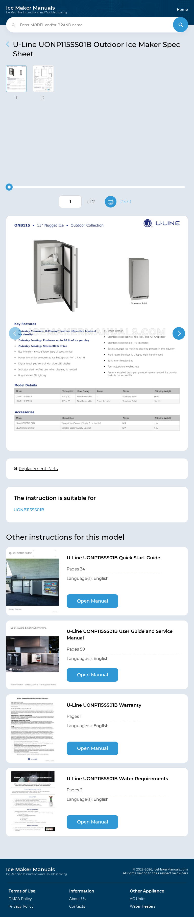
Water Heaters (142, 906)
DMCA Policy (20, 899)
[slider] (9, 187)
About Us (77, 899)
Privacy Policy (21, 906)
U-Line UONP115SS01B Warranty (104, 705)
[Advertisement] (97, 143)
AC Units (137, 899)
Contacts (77, 906)
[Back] (7, 44)
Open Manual (92, 601)
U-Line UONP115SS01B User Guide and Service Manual (120, 635)
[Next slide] (179, 333)
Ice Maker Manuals (36, 9)
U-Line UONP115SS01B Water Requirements (117, 779)
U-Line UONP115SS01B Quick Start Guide (113, 558)
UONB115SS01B (29, 510)
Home (182, 9)
